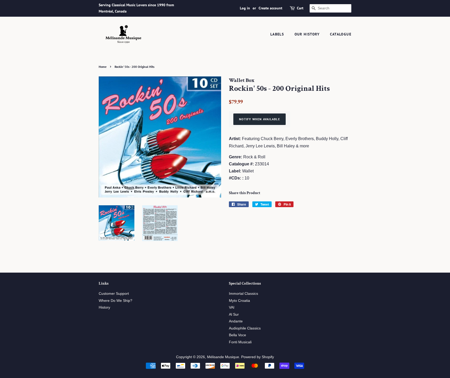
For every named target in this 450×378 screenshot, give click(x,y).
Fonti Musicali (240, 342)
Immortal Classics (243, 294)
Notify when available (259, 119)
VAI (231, 307)
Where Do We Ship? (115, 301)
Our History (307, 34)
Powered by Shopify (257, 357)
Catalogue (340, 34)
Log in (245, 8)
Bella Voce (237, 335)
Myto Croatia (239, 301)
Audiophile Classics (245, 328)
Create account (270, 8)
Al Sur (234, 314)
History (104, 307)
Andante (236, 321)
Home (103, 67)
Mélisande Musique (223, 357)
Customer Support (114, 294)
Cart (300, 8)
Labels (277, 34)
